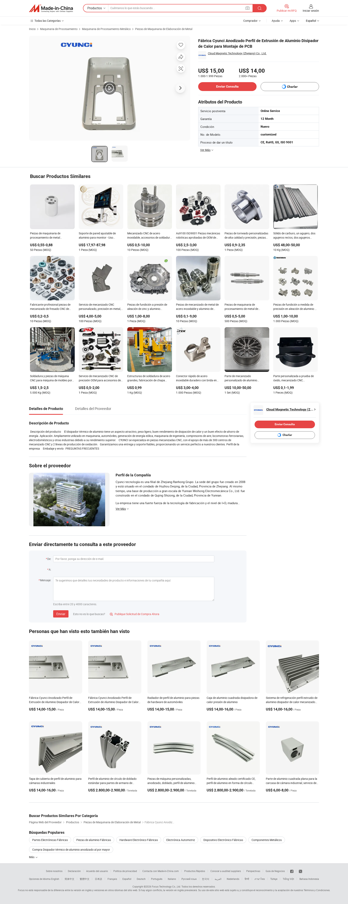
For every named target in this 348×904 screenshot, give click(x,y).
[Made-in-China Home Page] (51, 8)
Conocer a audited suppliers (225, 871)
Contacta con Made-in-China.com (160, 871)
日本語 (98, 878)
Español (126, 878)
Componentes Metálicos (267, 840)
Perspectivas (253, 871)
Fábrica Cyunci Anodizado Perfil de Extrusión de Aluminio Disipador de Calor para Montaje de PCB (54, 702)
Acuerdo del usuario (97, 871)
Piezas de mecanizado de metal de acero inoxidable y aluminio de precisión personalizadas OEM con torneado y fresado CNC (197, 307)
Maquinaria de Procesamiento (59, 29)
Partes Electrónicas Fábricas (50, 840)
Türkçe (273, 878)
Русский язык (189, 878)
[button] (247, 8)
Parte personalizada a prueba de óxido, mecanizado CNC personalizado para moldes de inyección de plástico (293, 378)
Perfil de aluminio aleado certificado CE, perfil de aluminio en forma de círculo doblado (231, 783)
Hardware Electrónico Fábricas (138, 840)
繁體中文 (84, 878)
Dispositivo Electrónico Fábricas (223, 840)
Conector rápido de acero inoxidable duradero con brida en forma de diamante (196, 378)
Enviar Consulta (227, 86)
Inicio (32, 29)
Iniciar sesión (311, 10)
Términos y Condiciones (317, 890)
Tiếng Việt (288, 878)
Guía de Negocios (275, 871)
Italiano (172, 878)
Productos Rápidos (194, 871)
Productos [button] (94, 8)
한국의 (205, 878)
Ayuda (276, 21)
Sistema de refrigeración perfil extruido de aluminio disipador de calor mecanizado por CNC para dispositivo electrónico (291, 702)
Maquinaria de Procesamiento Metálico (106, 29)
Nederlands (233, 878)
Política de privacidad (125, 871)
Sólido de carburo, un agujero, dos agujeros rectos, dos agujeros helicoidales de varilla (294, 235)
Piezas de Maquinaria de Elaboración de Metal (163, 29)
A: (50, 569)
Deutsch (141, 878)
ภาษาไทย (260, 878)
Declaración (74, 871)
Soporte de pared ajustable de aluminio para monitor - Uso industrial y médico (97, 235)
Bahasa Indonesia (309, 878)
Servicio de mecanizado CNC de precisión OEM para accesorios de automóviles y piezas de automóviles (100, 378)
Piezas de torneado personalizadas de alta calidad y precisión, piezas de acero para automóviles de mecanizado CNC (246, 235)
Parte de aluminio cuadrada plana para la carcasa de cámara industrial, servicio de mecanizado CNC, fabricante (291, 783)
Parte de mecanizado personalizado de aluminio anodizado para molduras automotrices (241, 378)
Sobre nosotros (54, 871)
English (55, 878)
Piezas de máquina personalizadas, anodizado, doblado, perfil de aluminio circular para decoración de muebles (171, 783)
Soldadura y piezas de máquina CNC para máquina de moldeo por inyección (51, 378)
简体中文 (69, 878)
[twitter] (300, 871)
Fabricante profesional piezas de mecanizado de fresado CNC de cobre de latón (50, 307)
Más (32, 857)
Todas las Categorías (47, 21)
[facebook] (291, 871)
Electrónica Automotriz (180, 840)
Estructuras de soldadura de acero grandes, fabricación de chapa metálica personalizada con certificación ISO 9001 (148, 378)
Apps (293, 21)
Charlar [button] (292, 87)
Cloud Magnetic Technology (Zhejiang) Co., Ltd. (237, 53)
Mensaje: (45, 580)
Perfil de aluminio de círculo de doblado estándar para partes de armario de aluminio (112, 783)
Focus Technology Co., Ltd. (166, 886)
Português (156, 878)
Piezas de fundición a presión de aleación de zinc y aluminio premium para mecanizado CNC (147, 307)
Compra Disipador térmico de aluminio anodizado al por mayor (71, 849)
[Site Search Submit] (260, 8)
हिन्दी (247, 878)
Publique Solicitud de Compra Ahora (134, 614)
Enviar (60, 614)
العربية (218, 878)
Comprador (250, 21)
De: (49, 559)
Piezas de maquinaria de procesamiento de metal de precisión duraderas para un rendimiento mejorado (242, 307)
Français (112, 878)
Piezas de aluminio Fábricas (93, 840)
